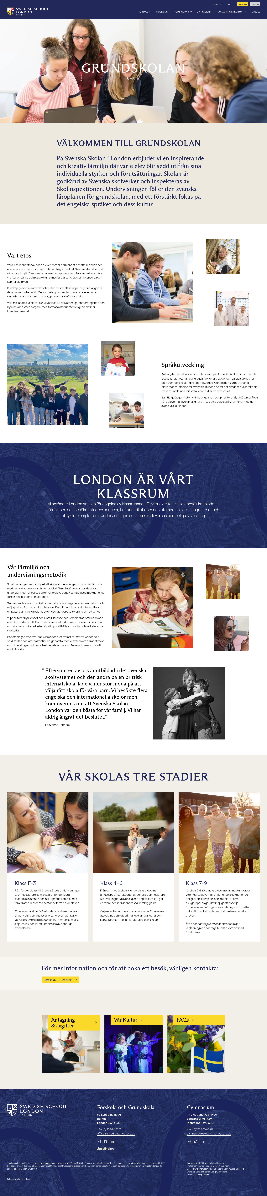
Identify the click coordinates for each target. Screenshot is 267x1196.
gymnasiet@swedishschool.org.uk (209, 1133)
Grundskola (182, 11)
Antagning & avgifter (230, 11)
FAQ (178, 1036)
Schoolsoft (218, 4)
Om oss (143, 11)
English (255, 4)
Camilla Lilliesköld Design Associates (211, 1171)
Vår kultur (119, 1036)
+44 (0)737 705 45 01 (200, 1129)
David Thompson (206, 1166)
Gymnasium (204, 11)
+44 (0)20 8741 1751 (109, 1129)
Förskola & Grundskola (58, 980)
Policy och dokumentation (18, 1179)
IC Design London (202, 1174)
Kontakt (255, 11)
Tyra (228, 4)
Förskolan (162, 11)
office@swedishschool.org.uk (116, 1133)
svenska (242, 4)
